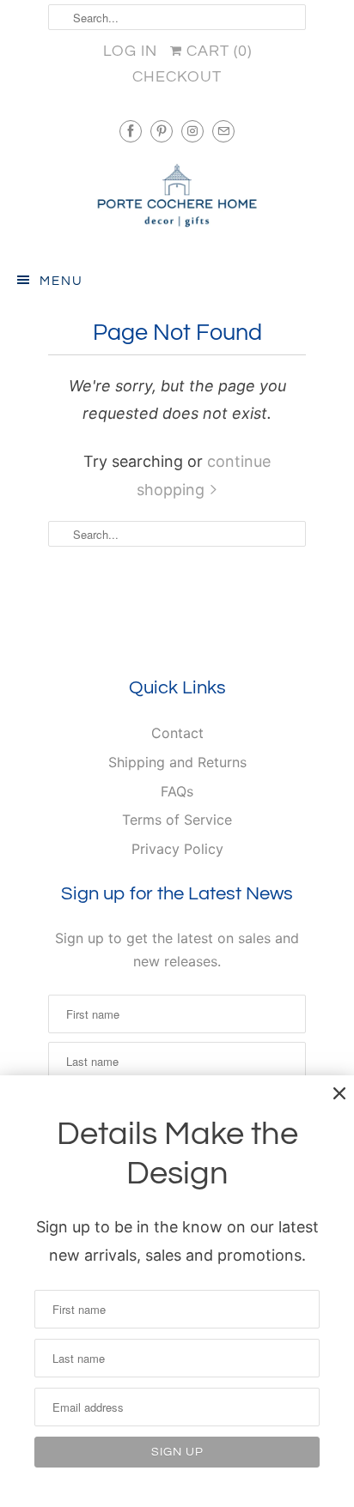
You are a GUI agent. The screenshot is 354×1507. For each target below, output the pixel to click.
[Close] (339, 1093)
